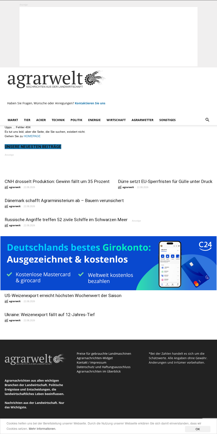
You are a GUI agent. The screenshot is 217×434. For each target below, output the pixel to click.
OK (198, 429)
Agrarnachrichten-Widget (95, 358)
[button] (207, 120)
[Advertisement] (108, 36)
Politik (76, 120)
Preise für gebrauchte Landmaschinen (104, 354)
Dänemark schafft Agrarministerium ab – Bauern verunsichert (64, 200)
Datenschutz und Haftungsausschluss (104, 367)
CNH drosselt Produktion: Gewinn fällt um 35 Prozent (57, 181)
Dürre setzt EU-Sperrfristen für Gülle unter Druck (165, 181)
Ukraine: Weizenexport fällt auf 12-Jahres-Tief (50, 314)
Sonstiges (167, 120)
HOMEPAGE (32, 136)
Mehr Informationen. (42, 428)
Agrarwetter (142, 120)
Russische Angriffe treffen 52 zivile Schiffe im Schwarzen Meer (66, 219)
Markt (13, 120)
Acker (41, 120)
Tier (27, 120)
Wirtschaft (116, 120)
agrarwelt (15, 187)
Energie (94, 120)
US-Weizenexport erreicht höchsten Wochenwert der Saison (63, 295)
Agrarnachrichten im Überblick (99, 371)
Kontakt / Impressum (91, 362)
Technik (58, 120)
